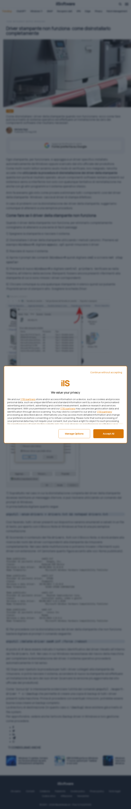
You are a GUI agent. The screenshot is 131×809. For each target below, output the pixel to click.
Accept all (108, 433)
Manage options (74, 433)
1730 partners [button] (27, 399)
